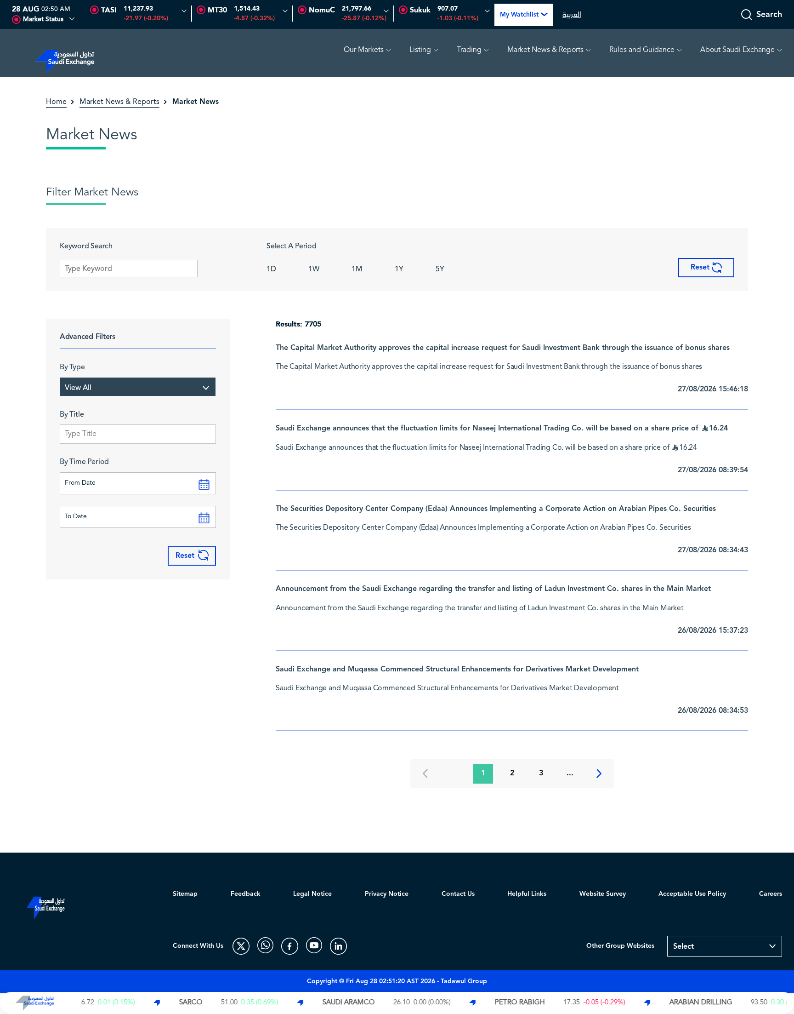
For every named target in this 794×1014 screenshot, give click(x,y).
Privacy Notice (386, 894)
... (570, 773)
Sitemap (185, 894)
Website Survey (602, 894)
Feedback (246, 894)
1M (357, 269)
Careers (770, 894)
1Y (399, 269)
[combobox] (138, 386)
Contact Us (458, 894)
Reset (701, 267)
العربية (571, 14)
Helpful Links (526, 894)
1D (271, 269)
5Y (440, 269)
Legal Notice (312, 894)
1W (313, 269)
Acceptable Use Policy (692, 894)
